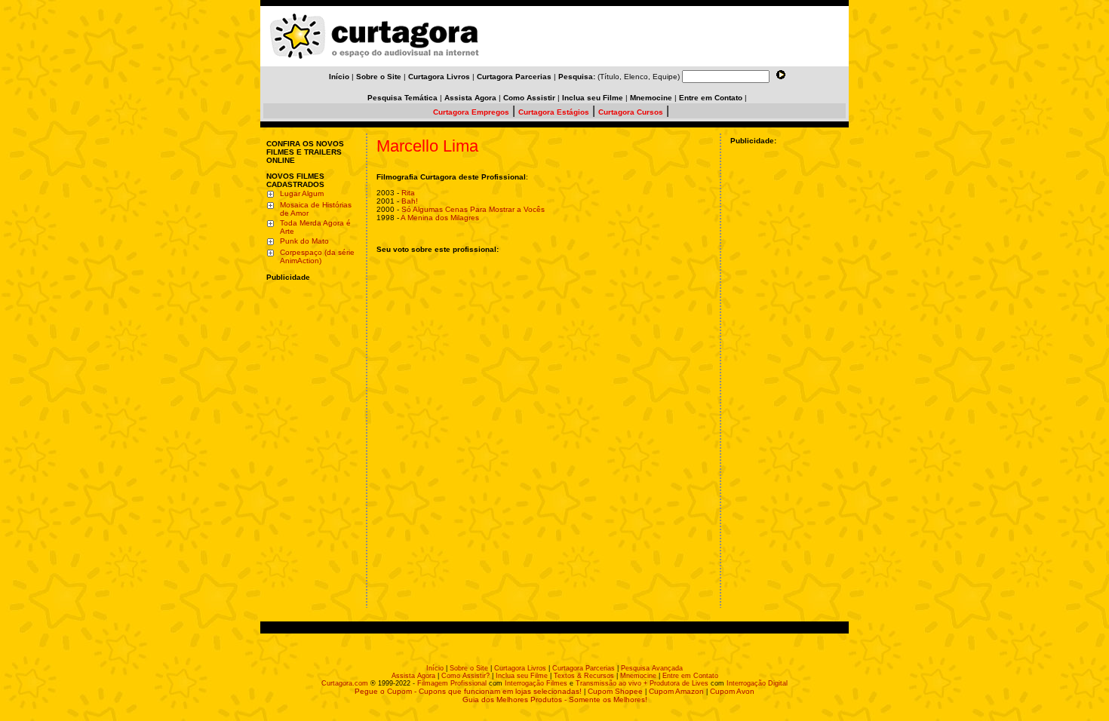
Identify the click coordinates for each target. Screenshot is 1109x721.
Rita (408, 193)
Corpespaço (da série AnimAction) (317, 256)
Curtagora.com (344, 683)
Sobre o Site (469, 668)
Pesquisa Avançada (652, 668)
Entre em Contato (690, 676)
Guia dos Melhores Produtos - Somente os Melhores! (554, 699)
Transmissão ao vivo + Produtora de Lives (642, 683)
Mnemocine (638, 676)
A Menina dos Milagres (440, 217)
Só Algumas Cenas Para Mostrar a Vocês (473, 209)
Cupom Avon (732, 691)
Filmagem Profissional (452, 683)
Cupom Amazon (676, 691)
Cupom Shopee (615, 691)
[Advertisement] (311, 379)
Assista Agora (413, 676)
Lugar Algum (302, 193)
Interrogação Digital (757, 683)
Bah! (409, 201)
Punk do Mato (304, 241)
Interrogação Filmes (536, 683)
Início (435, 668)
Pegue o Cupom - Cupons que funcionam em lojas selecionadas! (468, 691)
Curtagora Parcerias (583, 668)
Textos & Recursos (584, 676)
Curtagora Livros (520, 668)
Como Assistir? (465, 676)
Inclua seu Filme (522, 676)
